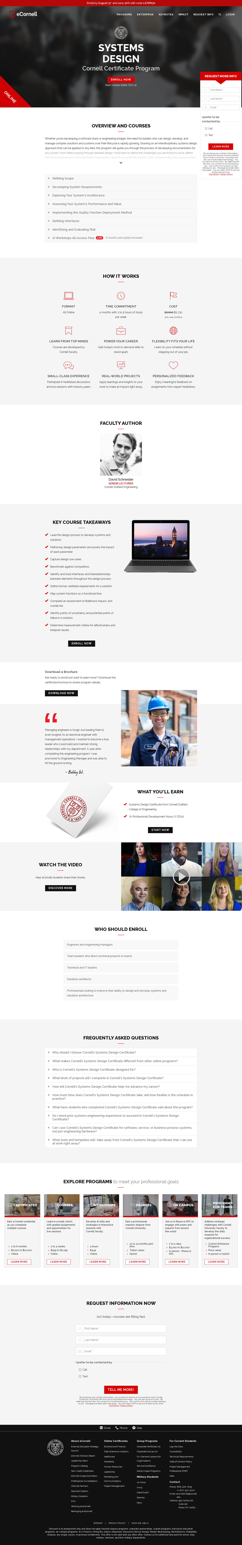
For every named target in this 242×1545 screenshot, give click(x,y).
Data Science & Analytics (116, 1451)
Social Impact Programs (148, 1471)
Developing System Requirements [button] (77, 187)
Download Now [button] (61, 693)
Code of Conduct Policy (181, 1461)
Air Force (141, 1482)
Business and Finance (114, 1446)
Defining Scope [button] (63, 178)
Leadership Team (79, 1461)
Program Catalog (79, 1466)
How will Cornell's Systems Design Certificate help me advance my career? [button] (106, 1086)
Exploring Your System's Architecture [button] (78, 195)
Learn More (19, 1261)
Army (139, 1487)
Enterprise (145, 14)
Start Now (160, 830)
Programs (124, 14)
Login (230, 14)
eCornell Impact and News (84, 1476)
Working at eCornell (81, 1506)
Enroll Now (82, 643)
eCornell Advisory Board (83, 1456)
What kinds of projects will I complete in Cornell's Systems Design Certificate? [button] (107, 1078)
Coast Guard (143, 1492)
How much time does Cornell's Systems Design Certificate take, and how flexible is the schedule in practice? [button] (122, 1096)
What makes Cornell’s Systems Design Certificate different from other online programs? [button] (115, 1061)
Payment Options (79, 1491)
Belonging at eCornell (81, 1511)
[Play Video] (181, 876)
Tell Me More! (121, 1390)
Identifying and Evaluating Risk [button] (73, 229)
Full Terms (214, 174)
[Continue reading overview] (121, 157)
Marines (141, 1497)
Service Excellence (146, 1466)
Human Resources (113, 1466)
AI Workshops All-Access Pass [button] (97, 238)
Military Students (79, 1496)
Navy (139, 1502)
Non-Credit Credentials (82, 1471)
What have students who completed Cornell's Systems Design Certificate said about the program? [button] (122, 1107)
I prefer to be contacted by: (211, 119)
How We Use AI (140, 1523)
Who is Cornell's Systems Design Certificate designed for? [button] (93, 1069)
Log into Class (176, 1446)
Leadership (109, 1472)
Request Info (203, 14)
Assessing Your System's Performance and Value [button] (86, 204)
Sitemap (98, 1523)
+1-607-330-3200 (186, 1490)
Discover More (61, 888)
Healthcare (109, 1456)
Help (172, 1476)
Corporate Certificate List (148, 1446)
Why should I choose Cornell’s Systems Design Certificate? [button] (94, 1052)
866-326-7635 (184, 1487)
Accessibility (176, 1451)
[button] (220, 14)
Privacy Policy (226, 174)
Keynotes (166, 14)
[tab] (121, 178)
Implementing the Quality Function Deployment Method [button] (92, 212)
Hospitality (109, 1461)
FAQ (73, 1501)
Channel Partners (79, 1486)
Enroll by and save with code (121, 3)
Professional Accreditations (84, 1481)
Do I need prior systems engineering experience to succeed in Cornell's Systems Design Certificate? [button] (115, 1117)
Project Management (114, 1486)
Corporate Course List (147, 1451)
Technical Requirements (181, 1456)
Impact (183, 14)
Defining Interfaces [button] (65, 221)
